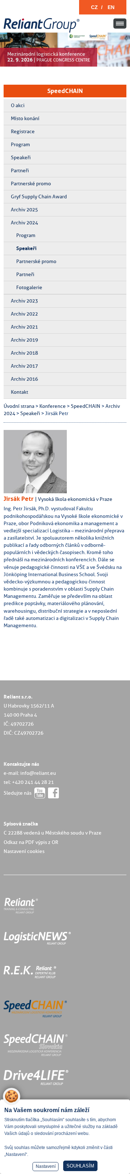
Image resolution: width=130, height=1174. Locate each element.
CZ (94, 7)
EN (111, 7)
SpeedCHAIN (65, 91)
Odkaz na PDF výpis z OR (31, 842)
